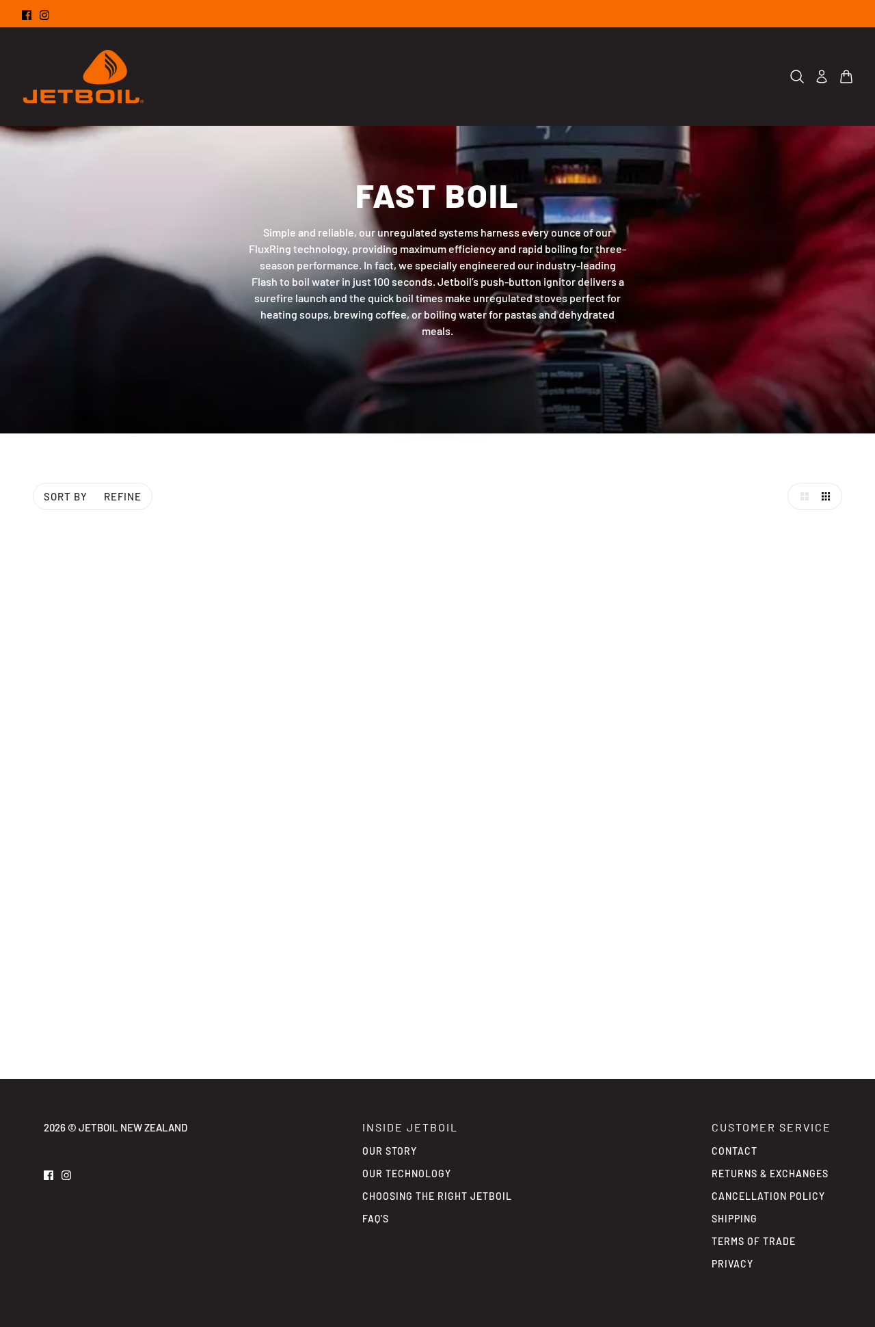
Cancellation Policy (768, 1196)
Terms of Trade (754, 1241)
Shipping (734, 1218)
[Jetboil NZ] (83, 76)
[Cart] (846, 76)
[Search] (797, 76)
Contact (734, 1151)
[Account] (822, 76)
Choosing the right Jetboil (437, 1196)
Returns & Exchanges (770, 1173)
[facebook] (26, 13)
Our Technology (406, 1173)
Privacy (732, 1264)
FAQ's (375, 1218)
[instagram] (44, 13)
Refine (123, 496)
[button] (801, 496)
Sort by (66, 496)
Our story (389, 1151)
